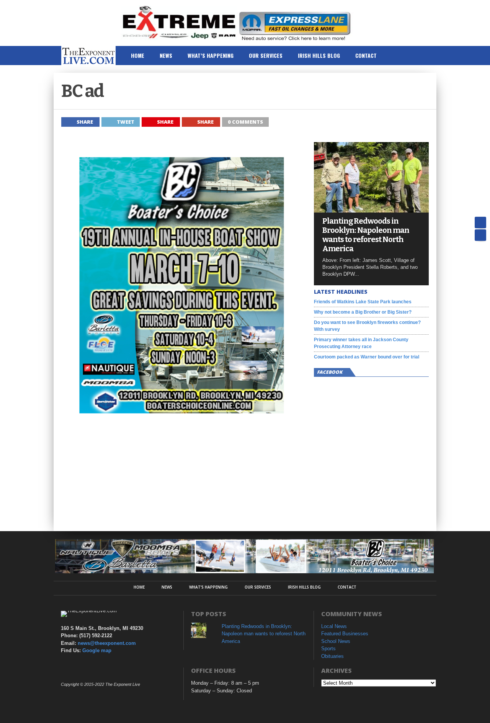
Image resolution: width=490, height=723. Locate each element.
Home (137, 55)
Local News (334, 626)
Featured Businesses (344, 633)
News (166, 55)
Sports (328, 648)
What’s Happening (211, 55)
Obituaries (332, 656)
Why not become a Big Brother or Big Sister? (363, 312)
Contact (366, 55)
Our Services (266, 55)
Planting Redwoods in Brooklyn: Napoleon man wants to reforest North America (365, 234)
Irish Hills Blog (319, 55)
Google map (96, 650)
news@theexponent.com (107, 643)
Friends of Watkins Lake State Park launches (363, 301)
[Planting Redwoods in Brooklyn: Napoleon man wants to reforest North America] (371, 210)
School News (335, 641)
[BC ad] (183, 430)
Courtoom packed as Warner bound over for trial (366, 357)
